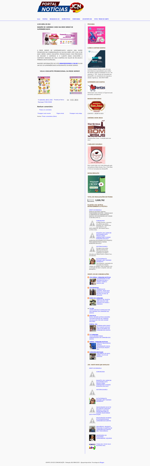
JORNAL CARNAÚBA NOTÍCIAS (98, 341)
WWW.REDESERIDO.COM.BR (68, 63)
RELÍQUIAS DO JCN (54, 19)
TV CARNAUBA (93, 334)
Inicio (38, 19)
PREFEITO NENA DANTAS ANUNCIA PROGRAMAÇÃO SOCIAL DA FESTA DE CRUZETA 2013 (104, 346)
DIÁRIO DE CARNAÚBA (96, 298)
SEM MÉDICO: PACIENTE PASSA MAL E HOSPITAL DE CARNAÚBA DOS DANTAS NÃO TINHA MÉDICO (104, 429)
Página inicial (60, 113)
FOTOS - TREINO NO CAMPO (101, 19)
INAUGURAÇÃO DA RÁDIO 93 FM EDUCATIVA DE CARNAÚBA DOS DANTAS (103, 419)
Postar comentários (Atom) (49, 116)
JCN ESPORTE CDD (87, 19)
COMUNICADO (100, 220)
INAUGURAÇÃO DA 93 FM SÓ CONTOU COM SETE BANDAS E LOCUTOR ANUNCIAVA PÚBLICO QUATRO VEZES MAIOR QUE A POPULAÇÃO (100, 410)
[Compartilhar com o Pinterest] (77, 100)
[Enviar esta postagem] (67, 99)
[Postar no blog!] (72, 100)
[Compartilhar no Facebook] (76, 100)
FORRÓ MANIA (76, 19)
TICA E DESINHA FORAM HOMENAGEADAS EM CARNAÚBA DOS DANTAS (100, 337)
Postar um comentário (45, 109)
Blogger (102, 462)
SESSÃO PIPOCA (66, 19)
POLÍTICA (45, 19)
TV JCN (91, 308)
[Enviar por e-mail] (71, 100)
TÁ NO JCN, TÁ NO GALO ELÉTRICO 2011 (103, 444)
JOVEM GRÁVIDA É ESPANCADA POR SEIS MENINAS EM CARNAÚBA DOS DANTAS (99, 311)
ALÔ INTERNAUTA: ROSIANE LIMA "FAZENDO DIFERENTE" (103, 260)
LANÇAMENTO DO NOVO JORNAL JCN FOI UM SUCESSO (103, 355)
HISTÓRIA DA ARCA (101, 246)
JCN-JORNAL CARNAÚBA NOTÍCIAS (100, 277)
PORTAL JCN (93, 324)
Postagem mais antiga (76, 113)
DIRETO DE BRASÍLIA (95, 210)
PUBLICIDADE (48, 102)
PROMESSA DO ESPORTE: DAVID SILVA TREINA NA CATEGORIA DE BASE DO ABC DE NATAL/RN (103, 292)
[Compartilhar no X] (74, 100)
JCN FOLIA (92, 315)
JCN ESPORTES (94, 287)
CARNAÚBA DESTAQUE (96, 352)
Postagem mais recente (44, 113)
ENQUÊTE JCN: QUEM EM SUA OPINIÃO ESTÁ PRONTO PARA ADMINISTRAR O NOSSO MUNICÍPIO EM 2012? (103, 235)
